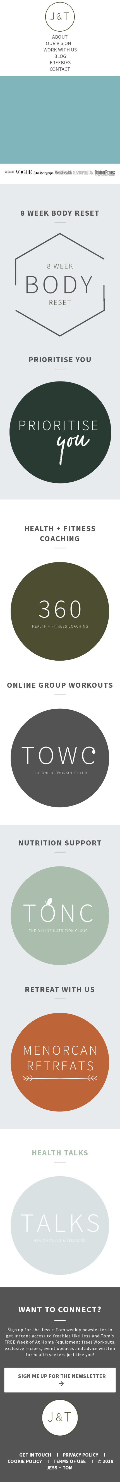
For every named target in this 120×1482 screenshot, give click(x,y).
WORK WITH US (60, 49)
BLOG (60, 56)
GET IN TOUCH (33, 1455)
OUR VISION (59, 43)
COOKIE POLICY (25, 1461)
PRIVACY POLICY (80, 1455)
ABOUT (60, 37)
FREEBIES (60, 62)
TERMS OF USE (70, 1461)
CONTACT (60, 69)
